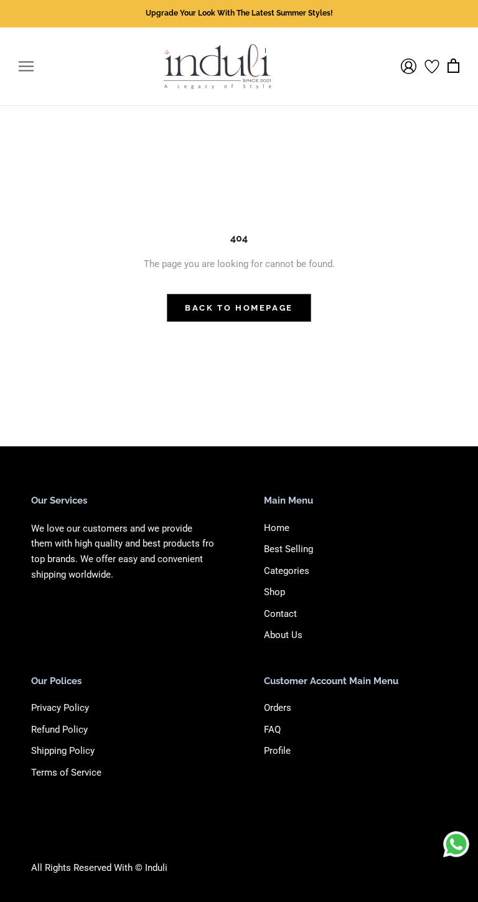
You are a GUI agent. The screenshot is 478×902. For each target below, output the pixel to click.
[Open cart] (453, 66)
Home (276, 527)
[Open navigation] (26, 66)
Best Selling (288, 549)
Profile (277, 750)
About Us (283, 635)
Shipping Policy (63, 750)
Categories (286, 570)
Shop (274, 592)
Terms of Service (66, 772)
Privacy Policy (60, 707)
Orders (277, 707)
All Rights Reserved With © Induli (99, 867)
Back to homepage (239, 307)
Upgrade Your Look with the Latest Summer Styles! (239, 13)
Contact (280, 613)
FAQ (272, 729)
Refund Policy (59, 729)
